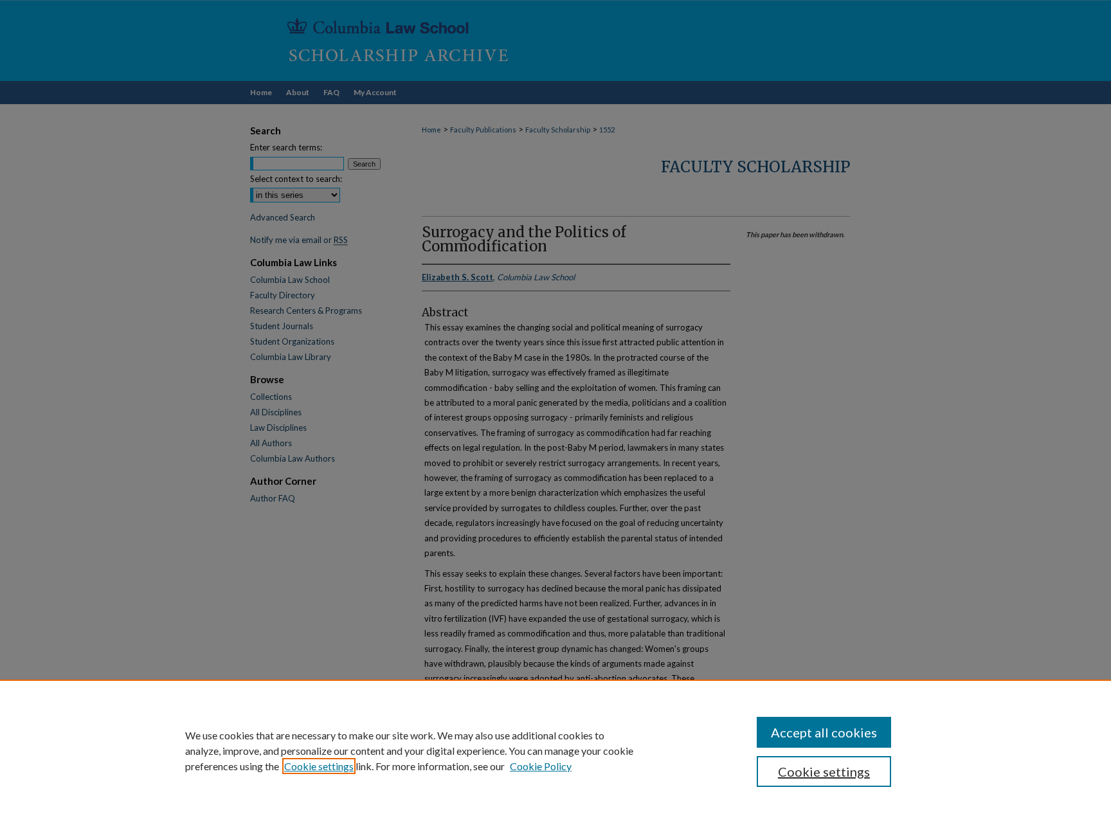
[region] (555, 750)
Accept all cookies (824, 732)
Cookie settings (319, 766)
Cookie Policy (541, 766)
